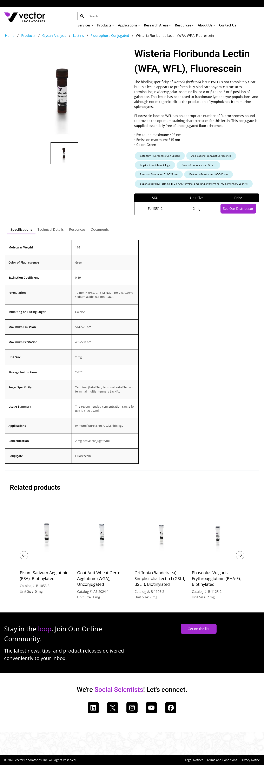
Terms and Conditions (222, 760)
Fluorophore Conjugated (110, 35)
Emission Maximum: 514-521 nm (159, 174)
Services (84, 25)
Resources (183, 25)
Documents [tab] (100, 229)
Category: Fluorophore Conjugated (160, 156)
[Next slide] (240, 555)
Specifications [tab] (21, 229)
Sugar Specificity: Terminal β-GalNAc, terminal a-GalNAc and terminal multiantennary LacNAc (194, 183)
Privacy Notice (250, 760)
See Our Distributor (238, 208)
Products (104, 25)
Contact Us (227, 25)
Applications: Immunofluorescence (211, 156)
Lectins (78, 35)
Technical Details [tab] (51, 229)
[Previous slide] (24, 555)
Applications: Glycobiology (155, 165)
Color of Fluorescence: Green (198, 165)
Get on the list (199, 629)
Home (9, 35)
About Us (205, 25)
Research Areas (156, 25)
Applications (127, 25)
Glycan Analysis (54, 35)
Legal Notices (194, 760)
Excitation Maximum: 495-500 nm (208, 174)
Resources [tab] (77, 229)
